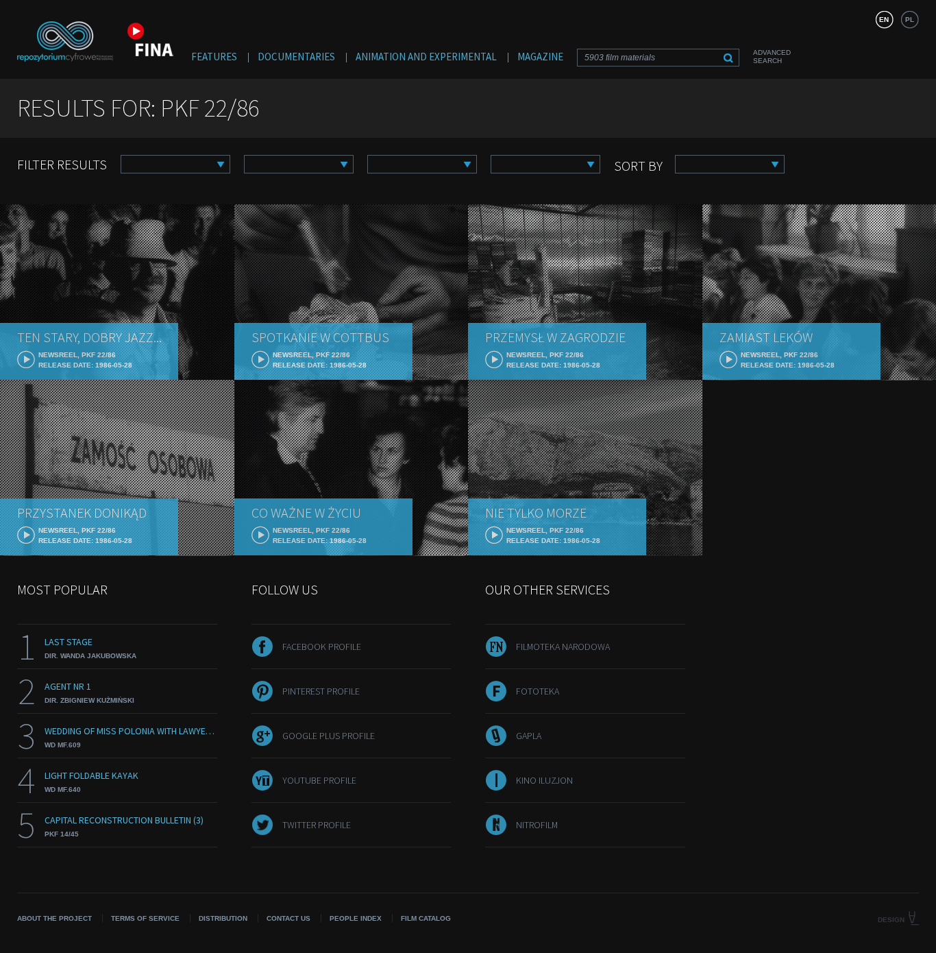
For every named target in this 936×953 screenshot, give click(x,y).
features (214, 56)
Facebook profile (321, 646)
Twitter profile (316, 825)
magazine (540, 56)
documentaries (296, 56)
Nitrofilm (537, 825)
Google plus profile (328, 735)
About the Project (54, 918)
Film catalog (426, 918)
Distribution (223, 918)
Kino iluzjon (544, 780)
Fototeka (537, 691)
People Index (356, 918)
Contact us (288, 918)
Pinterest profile (321, 691)
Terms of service (145, 918)
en (884, 19)
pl (909, 19)
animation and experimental (426, 56)
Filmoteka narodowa (563, 646)
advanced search (772, 56)
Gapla (528, 735)
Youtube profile (319, 780)
